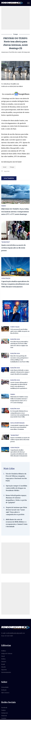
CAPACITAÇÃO (5, 278)
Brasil (3, 664)
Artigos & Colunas (6, 653)
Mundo (3, 667)
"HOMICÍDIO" (5, 242)
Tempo (12, 167)
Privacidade (4, 687)
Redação (3, 690)
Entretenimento (6, 672)
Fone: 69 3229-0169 (7, 636)
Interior (3, 661)
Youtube (3, 718)
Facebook (4, 707)
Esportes (4, 669)
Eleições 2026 (15, 339)
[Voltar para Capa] (15, 627)
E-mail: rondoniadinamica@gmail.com (13, 633)
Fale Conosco (5, 692)
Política (3, 651)
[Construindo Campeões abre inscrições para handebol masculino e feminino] (5, 424)
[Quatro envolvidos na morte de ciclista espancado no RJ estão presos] (15, 230)
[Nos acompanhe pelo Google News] (15, 93)
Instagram (4, 713)
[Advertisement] (15, 558)
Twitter (3, 710)
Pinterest (4, 715)
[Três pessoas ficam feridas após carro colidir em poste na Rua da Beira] (5, 328)
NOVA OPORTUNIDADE (17, 423)
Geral (4, 167)
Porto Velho (14, 326)
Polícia (3, 659)
